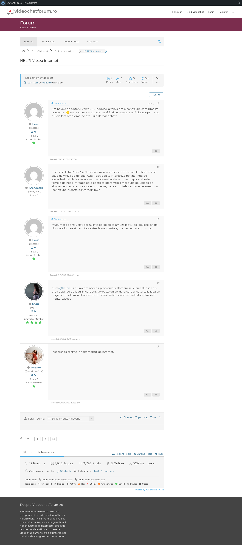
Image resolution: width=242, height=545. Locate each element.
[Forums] (23, 51)
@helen (64, 288)
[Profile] (32, 131)
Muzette (47, 82)
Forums (28, 41)
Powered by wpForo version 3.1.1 (148, 489)
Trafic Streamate (104, 471)
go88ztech (64, 471)
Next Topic (150, 417)
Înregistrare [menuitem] (30, 2)
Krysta (35, 303)
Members (93, 41)
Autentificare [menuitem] (14, 2)
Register (223, 11)
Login (211, 11)
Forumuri (177, 11)
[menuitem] (3, 3)
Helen (35, 124)
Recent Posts (71, 41)
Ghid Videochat (195, 11)
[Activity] (35, 131)
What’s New (48, 41)
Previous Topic (132, 417)
